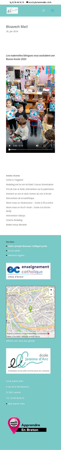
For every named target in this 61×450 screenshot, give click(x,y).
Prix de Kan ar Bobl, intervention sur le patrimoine (30, 189)
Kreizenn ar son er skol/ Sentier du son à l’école (28, 193)
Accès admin (14, 250)
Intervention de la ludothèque (20, 198)
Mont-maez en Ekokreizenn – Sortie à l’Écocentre (29, 202)
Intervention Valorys (15, 215)
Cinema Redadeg (14, 220)
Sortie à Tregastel (14, 179)
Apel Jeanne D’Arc (16, 403)
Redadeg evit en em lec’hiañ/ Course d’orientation (29, 184)
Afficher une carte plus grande (20, 340)
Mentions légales (16, 255)
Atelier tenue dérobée (16, 224)
